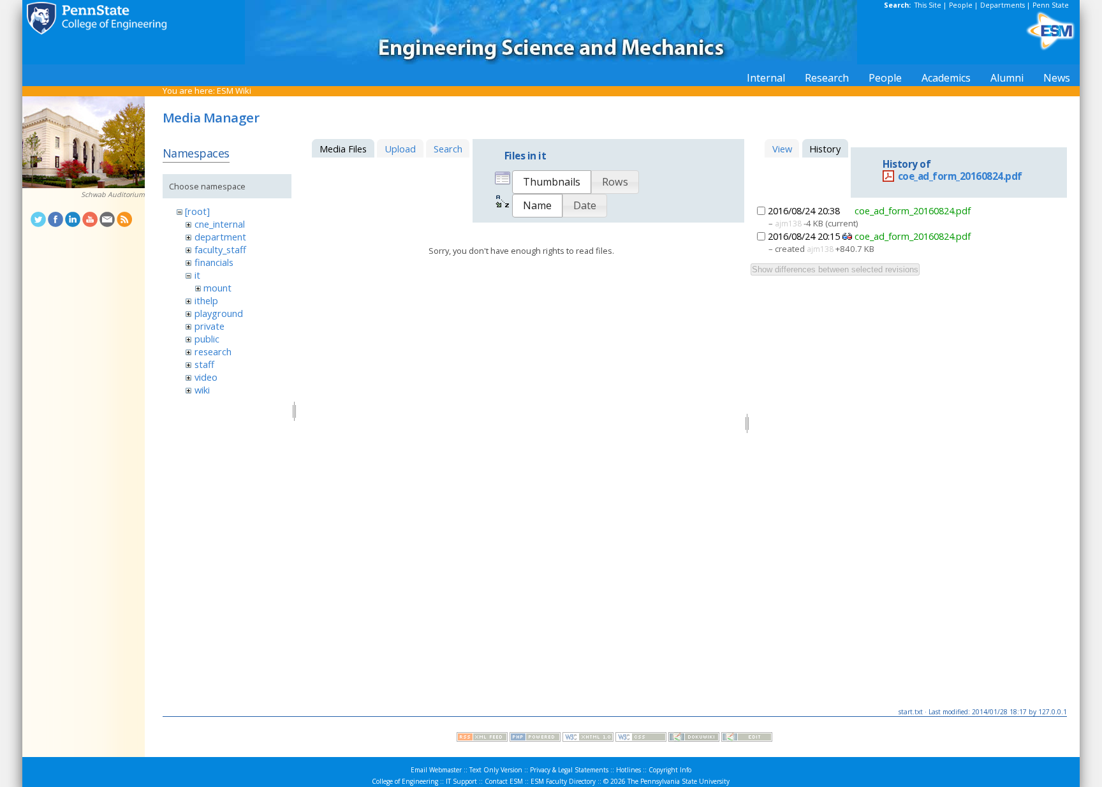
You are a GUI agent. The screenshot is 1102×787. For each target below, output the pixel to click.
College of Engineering (405, 781)
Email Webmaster (436, 769)
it (197, 274)
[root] (197, 211)
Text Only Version (495, 769)
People (961, 5)
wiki (202, 389)
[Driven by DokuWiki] (693, 738)
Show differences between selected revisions (835, 269)
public (207, 338)
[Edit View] (746, 738)
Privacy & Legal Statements (569, 769)
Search (448, 148)
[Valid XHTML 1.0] (587, 738)
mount (217, 287)
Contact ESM (504, 781)
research (213, 351)
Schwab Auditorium (113, 194)
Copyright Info (670, 769)
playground (219, 313)
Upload (400, 148)
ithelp (206, 300)
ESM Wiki (234, 90)
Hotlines (628, 769)
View (782, 148)
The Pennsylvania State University (679, 781)
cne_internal (220, 223)
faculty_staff (220, 249)
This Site (928, 5)
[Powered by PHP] (535, 738)
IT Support (461, 781)
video (206, 377)
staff (204, 364)
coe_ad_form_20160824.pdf (960, 176)
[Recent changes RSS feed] (482, 738)
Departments (1002, 5)
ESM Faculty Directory (563, 781)
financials (214, 262)
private (209, 326)
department (220, 236)
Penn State (1050, 5)
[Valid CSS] (640, 738)
